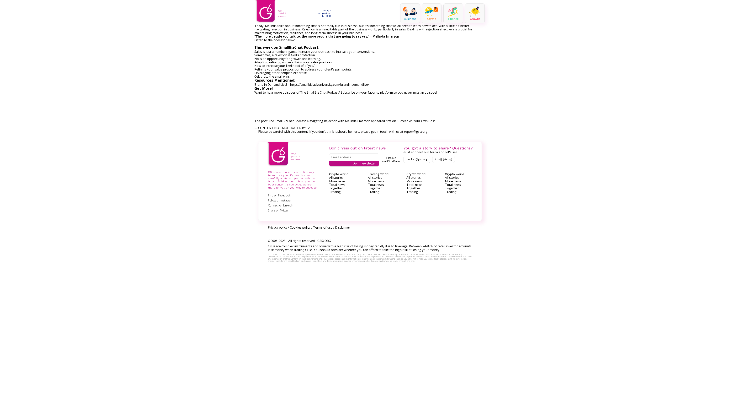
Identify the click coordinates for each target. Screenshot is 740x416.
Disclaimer (342, 227)
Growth (475, 19)
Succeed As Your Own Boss (416, 121)
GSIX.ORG (324, 241)
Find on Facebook (279, 195)
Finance (453, 19)
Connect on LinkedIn (280, 205)
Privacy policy (277, 227)
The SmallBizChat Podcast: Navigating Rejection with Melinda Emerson (319, 121)
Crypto (431, 19)
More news (337, 181)
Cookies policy (300, 227)
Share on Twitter (278, 210)
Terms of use (322, 227)
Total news (337, 184)
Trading (335, 192)
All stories (336, 177)
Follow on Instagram (280, 200)
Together (336, 188)
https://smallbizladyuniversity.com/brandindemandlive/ (329, 84)
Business (410, 19)
